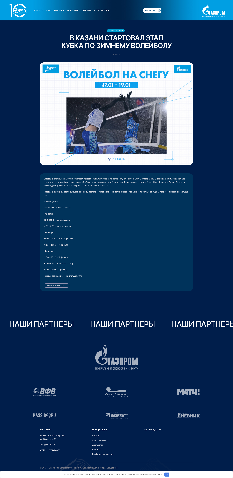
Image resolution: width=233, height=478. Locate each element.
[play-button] (123, 10)
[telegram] (127, 10)
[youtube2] (119, 10)
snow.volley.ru (75, 276)
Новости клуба (116, 31)
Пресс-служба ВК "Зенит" (56, 285)
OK (167, 474)
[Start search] (134, 10)
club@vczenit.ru (47, 444)
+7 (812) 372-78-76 (50, 450)
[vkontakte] (115, 10)
